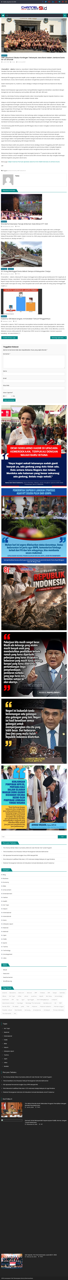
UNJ (15, 1013)
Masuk (5, 970)
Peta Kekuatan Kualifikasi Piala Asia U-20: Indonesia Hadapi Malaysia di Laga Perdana (29, 859)
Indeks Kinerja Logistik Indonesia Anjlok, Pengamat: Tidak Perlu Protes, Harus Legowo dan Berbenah (11, 338)
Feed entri (6, 973)
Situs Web (6, 385)
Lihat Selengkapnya (43, 1000)
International (7, 916)
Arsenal (4, 993)
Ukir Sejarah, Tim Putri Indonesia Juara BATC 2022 (41, 1255)
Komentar (6, 354)
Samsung (27, 1010)
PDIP (60, 1003)
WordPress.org (7, 981)
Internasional (7, 912)
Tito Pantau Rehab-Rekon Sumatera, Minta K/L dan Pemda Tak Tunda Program (27, 848)
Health (5, 901)
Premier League (59, 1006)
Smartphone (37, 1010)
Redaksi (6, 1066)
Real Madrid (18, 1010)
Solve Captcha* (8, 392)
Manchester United (8, 1003)
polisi (22, 1006)
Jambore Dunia (12, 170)
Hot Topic (4, 269)
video (4, 958)
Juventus (34, 996)
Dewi (18, 226)
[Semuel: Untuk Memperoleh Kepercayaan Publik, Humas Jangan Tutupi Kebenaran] (11, 1185)
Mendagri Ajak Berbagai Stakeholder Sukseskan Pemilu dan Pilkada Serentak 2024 (59, 338)
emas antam (7, 890)
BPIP (36, 993)
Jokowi (26, 996)
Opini (4, 935)
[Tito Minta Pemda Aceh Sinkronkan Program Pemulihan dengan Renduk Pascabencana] (11, 1109)
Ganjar (55, 993)
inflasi (19, 996)
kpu (18, 1000)
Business (5, 878)
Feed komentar (8, 977)
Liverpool (54, 1000)
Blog (4, 875)
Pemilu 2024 (6, 1006)
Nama (5, 371)
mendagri (20, 1003)
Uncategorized (7, 954)
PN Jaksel (15, 1006)
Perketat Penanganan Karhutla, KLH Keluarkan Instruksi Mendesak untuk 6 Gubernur (28, 863)
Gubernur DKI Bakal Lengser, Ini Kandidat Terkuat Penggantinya (25, 319)
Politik (5, 939)
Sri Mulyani (47, 1010)
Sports (5, 943)
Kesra (4, 920)
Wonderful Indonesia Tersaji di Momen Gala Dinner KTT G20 (24, 224)
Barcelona (13, 993)
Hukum (5, 909)
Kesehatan (5, 1000)
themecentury (29, 1278)
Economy (6, 882)
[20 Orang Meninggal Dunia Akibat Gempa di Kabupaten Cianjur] (34, 254)
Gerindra (62, 993)
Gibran (4, 996)
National (5, 931)
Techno (5, 947)
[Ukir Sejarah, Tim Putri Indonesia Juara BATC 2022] (11, 1261)
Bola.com (21, 993)
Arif (16, 321)
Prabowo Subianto (45, 1006)
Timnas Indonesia (58, 1010)
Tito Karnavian (6, 1013)
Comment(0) (21, 62)
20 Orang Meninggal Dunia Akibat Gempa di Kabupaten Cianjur (26, 271)
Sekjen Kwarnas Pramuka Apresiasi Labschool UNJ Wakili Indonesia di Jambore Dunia (34, 162)
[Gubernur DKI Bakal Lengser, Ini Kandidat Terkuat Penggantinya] (34, 301)
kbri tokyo (49, 996)
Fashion (5, 897)
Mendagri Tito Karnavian (33, 1003)
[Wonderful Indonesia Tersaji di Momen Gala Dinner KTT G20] (34, 206)
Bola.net (29, 993)
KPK (13, 1000)
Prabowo (34, 1006)
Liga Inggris (30, 1000)
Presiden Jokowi (7, 1010)
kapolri (41, 996)
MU (55, 1003)
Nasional (4, 55)
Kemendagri (58, 996)
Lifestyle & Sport (8, 924)
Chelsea (42, 993)
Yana (13, 62)
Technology (6, 950)
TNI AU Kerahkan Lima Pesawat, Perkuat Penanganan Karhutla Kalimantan (25, 852)
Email (4, 378)
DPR (49, 993)
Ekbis (4, 886)
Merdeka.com (47, 1003)
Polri (28, 1006)
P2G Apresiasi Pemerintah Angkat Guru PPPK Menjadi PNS (20, 855)
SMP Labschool (21, 170)
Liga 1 (23, 1000)
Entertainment (7, 894)
